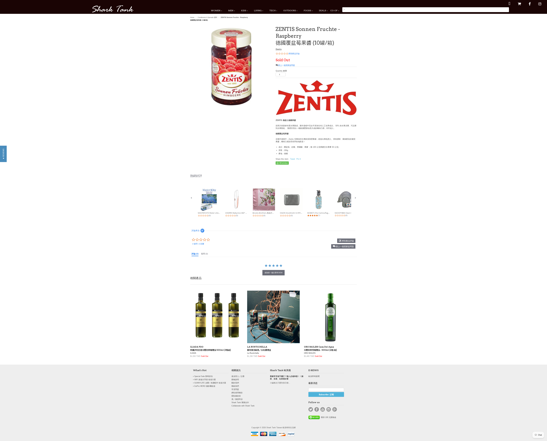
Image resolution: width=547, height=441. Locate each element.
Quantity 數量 (281, 71)
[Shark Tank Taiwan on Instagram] (539, 4)
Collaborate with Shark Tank (243, 406)
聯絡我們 (235, 386)
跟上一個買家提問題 (286, 65)
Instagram (328, 409)
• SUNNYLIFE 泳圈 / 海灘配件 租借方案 (209, 383)
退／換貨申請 (237, 399)
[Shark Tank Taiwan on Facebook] (530, 4)
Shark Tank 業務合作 (240, 402)
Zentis (279, 49)
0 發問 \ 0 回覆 (198, 244)
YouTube (322, 409)
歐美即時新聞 (314, 376)
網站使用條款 (237, 393)
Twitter (310, 409)
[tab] (195, 254)
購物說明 (235, 379)
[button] (191, 198)
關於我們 (235, 383)
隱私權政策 (236, 396)
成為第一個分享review (273, 272)
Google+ (334, 409)
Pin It (298, 159)
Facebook (316, 409)
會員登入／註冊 (237, 376)
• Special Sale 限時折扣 (203, 376)
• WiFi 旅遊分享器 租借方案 (204, 379)
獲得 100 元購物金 (328, 417)
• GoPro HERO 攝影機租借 (204, 386)
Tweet (292, 159)
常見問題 (235, 389)
